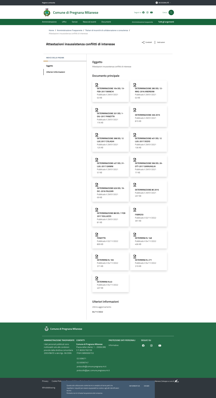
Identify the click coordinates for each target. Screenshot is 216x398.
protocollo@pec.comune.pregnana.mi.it (91, 370)
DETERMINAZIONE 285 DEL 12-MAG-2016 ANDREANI (149, 90)
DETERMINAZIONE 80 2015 (147, 189)
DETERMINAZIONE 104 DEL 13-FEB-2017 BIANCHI (111, 90)
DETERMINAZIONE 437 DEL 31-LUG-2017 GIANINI (111, 165)
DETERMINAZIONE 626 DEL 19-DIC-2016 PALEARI (111, 190)
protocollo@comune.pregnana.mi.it (91, 366)
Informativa (134, 386)
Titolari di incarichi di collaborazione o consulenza (106, 30)
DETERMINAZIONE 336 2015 (147, 114)
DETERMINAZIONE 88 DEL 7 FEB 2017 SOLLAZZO (111, 215)
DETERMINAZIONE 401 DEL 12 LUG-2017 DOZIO (148, 140)
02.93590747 (82, 362)
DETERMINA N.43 (104, 281)
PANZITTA (101, 237)
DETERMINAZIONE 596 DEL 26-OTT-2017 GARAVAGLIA (149, 165)
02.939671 (81, 358)
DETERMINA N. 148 (143, 237)
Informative (113, 345)
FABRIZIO (139, 214)
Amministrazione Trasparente (69, 30)
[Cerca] (171, 12)
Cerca (165, 12)
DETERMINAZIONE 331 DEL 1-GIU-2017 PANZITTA (110, 115)
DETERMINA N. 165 (105, 259)
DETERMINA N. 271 (143, 259)
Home (51, 30)
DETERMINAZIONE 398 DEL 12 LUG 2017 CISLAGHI (110, 140)
